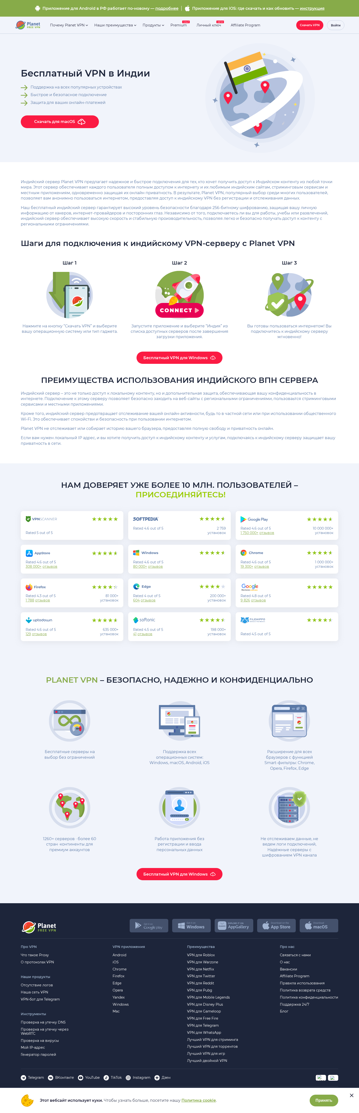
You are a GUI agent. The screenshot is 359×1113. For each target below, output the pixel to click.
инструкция (312, 8)
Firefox (118, 976)
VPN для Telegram (203, 1026)
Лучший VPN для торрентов (212, 1047)
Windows (121, 1004)
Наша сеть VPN (34, 992)
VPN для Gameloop (204, 1011)
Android (119, 955)
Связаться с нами (295, 955)
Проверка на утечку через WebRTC (44, 1031)
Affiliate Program (294, 976)
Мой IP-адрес (33, 1048)
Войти (335, 25)
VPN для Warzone (202, 962)
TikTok (116, 1077)
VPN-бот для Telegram (40, 999)
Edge (117, 983)
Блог (284, 1011)
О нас (285, 962)
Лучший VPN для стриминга (212, 1040)
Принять (324, 1100)
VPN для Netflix (200, 969)
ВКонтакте (64, 1077)
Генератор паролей (38, 1055)
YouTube (92, 1077)
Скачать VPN (310, 25)
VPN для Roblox (201, 955)
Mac (116, 1011)
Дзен (166, 1077)
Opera (118, 990)
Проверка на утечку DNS (43, 1022)
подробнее (167, 8)
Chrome (120, 969)
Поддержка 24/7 (294, 1004)
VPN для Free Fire (202, 1018)
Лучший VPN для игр (206, 1054)
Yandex (119, 997)
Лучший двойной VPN (207, 1061)
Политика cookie (198, 1100)
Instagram (141, 1077)
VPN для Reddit (200, 983)
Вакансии (288, 969)
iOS (116, 962)
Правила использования (302, 983)
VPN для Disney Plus (205, 1004)
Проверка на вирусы (40, 1041)
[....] (27, 25)
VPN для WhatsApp (204, 1033)
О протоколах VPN (37, 962)
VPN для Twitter (201, 976)
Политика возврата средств (305, 990)
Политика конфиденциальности (309, 997)
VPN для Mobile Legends (208, 997)
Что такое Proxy (35, 955)
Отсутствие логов (37, 985)
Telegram (36, 1077)
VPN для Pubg (199, 990)
